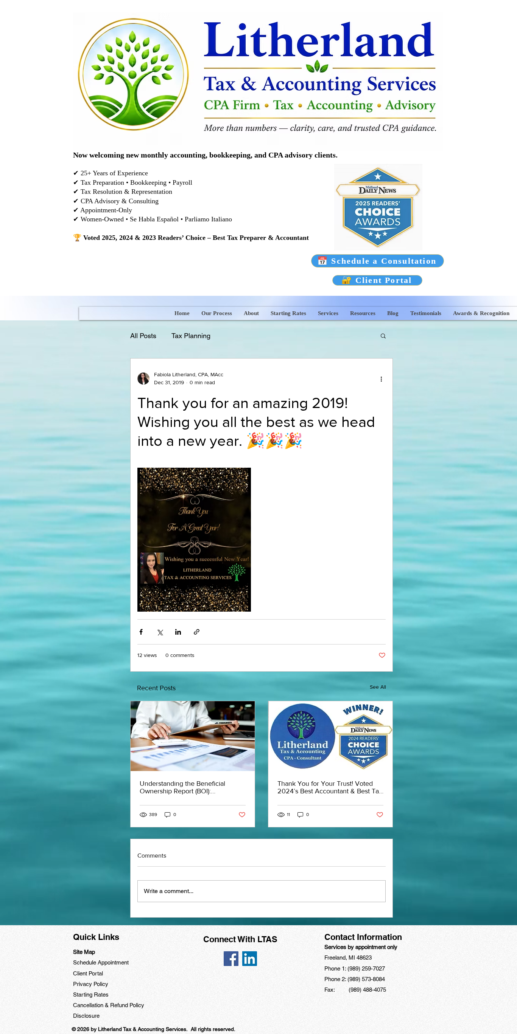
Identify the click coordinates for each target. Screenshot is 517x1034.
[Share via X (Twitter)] (159, 631)
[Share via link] (196, 631)
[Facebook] (231, 958)
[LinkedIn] (249, 958)
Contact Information (363, 937)
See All (378, 687)
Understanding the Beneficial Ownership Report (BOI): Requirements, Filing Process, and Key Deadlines (190, 787)
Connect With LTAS (240, 939)
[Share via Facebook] (141, 631)
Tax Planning (190, 336)
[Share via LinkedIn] (178, 631)
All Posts (143, 336)
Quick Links (96, 937)
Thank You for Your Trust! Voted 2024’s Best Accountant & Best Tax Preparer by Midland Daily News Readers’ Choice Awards (329, 787)
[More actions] (381, 378)
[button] (216, 313)
